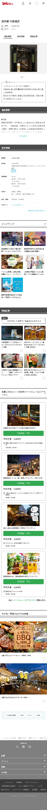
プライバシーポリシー (32, 782)
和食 (38, 715)
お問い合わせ (5, 789)
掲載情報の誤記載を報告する (37, 210)
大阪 (22, 715)
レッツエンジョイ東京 (9, 738)
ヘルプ (40, 786)
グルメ (30, 715)
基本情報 (6, 147)
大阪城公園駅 (12, 715)
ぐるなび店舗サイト (17, 205)
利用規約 (19, 782)
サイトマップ (9, 782)
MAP (13, 171)
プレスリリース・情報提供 (20, 789)
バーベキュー (18, 600)
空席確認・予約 (23, 433)
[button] (21, 77)
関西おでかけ (22, 738)
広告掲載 (34, 789)
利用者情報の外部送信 (8, 786)
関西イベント (33, 738)
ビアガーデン (30, 600)
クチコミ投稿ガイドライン (26, 786)
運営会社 (43, 789)
